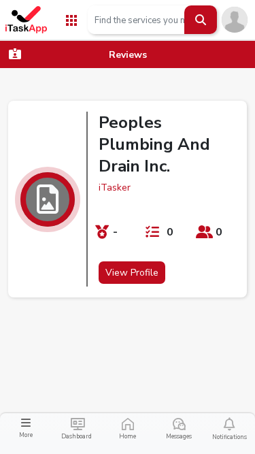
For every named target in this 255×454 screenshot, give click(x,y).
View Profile (131, 272)
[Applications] (71, 19)
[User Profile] (234, 19)
